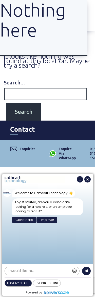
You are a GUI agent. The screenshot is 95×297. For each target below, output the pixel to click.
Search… (14, 82)
